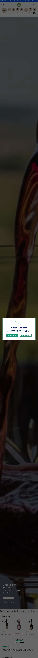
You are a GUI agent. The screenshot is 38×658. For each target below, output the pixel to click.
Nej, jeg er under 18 (25, 335)
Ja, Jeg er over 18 (12, 335)
